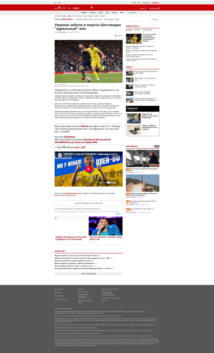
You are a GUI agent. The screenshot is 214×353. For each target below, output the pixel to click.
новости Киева (98, 19)
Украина (92, 12)
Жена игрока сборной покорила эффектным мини (74, 261)
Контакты (81, 289)
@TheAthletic (69, 136)
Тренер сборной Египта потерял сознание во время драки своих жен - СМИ (84, 258)
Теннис (85, 16)
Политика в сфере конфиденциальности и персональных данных (108, 293)
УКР (59, 3)
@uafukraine (89, 139)
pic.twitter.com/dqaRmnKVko (85, 142)
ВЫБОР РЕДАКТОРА (132, 146)
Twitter (59, 292)
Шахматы (102, 16)
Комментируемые (147, 30)
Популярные (137, 30)
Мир (107, 12)
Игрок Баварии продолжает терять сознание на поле (75, 266)
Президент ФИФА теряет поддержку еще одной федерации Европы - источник (85, 268)
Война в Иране (90, 19)
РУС (56, 3)
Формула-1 (91, 16)
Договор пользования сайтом (109, 289)
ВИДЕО (134, 3)
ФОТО (139, 3)
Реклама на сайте (83, 292)
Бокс (74, 16)
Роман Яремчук (77, 209)
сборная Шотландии (66, 209)
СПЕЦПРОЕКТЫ (155, 3)
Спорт (122, 12)
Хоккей (97, 16)
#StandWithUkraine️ (63, 142)
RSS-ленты (61, 296)
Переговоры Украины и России (83, 19)
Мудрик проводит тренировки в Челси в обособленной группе (139, 55)
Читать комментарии (88, 274)
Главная (83, 12)
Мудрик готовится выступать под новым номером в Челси (78, 255)
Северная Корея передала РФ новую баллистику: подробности (145, 99)
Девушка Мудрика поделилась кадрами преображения (76, 263)
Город (101, 12)
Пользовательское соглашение (110, 298)
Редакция (104, 300)
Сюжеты (128, 67)
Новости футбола (132, 26)
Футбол (69, 16)
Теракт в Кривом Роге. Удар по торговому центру (144, 86)
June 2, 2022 (80, 147)
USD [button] (69, 8)
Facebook (60, 289)
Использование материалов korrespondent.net (83, 296)
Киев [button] (56, 8)
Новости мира (130, 172)
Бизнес (114, 12)
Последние (129, 30)
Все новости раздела (60, 16)
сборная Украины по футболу (91, 209)
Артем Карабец (62, 32)
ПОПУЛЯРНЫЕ (146, 3)
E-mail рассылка (62, 299)
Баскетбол (79, 16)
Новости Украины (131, 197)
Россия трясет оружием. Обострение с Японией (142, 92)
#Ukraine (85, 126)
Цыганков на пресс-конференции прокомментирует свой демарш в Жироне (150, 38)
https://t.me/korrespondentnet (65, 195)
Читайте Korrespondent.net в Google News (89, 203)
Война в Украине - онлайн (111, 19)
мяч (59, 209)
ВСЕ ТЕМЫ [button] (154, 19)
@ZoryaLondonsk (103, 139)
